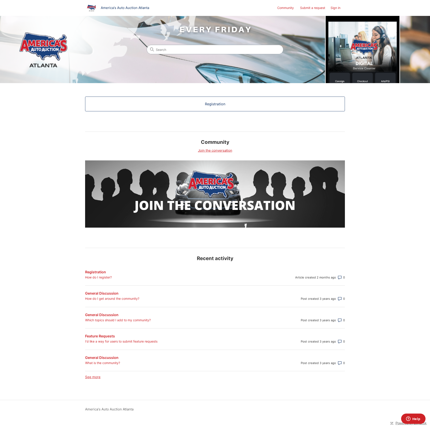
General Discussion (101, 293)
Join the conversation (215, 150)
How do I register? (98, 277)
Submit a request (312, 8)
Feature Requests (100, 336)
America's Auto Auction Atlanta (109, 409)
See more (93, 377)
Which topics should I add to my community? (118, 320)
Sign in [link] (335, 8)
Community (285, 8)
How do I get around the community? (112, 298)
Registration (95, 272)
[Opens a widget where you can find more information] (413, 419)
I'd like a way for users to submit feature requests (121, 341)
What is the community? (102, 363)
